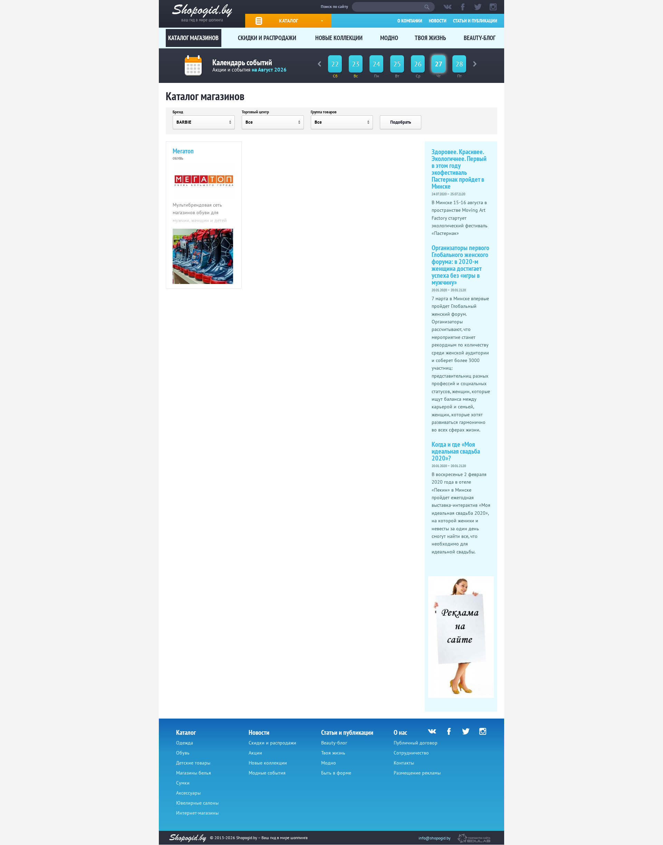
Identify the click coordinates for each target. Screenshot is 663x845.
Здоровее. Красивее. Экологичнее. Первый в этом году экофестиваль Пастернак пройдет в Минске (459, 169)
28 (459, 63)
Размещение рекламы (417, 773)
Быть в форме (336, 773)
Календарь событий (242, 62)
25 (397, 63)
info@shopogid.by (435, 838)
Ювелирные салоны (197, 803)
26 (418, 63)
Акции (255, 753)
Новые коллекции (339, 38)
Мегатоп (183, 150)
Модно (389, 38)
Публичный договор (416, 743)
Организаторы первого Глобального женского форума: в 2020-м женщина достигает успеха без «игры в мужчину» (460, 265)
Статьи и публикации (475, 21)
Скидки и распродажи (267, 38)
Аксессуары (188, 793)
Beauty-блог (480, 38)
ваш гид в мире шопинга (202, 19)
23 (355, 63)
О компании (409, 21)
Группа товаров (324, 112)
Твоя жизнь (430, 38)
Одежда (184, 743)
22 (335, 63)
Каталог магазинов (193, 38)
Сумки (183, 783)
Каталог (288, 21)
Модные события (267, 773)
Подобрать (400, 122)
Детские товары (193, 763)
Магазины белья (193, 773)
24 (376, 63)
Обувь (183, 753)
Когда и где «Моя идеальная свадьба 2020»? (456, 451)
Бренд (178, 112)
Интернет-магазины (197, 813)
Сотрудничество (411, 753)
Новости (437, 21)
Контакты (404, 763)
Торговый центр (255, 112)
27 (438, 63)
